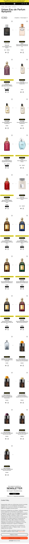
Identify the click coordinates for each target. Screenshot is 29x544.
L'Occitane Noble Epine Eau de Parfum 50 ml (22, 83)
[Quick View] (6, 52)
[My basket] (26, 3)
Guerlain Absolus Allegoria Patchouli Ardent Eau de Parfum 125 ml (22, 242)
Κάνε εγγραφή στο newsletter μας (14, 486)
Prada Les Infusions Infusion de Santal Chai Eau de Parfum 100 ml (22, 45)
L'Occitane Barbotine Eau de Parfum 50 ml (22, 123)
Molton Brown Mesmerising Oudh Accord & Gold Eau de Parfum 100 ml (7, 396)
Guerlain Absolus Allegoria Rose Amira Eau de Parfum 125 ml (22, 322)
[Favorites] (24, 3)
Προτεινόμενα (23, 17)
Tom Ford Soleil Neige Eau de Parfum (22, 199)
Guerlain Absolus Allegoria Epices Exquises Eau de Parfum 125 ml (7, 242)
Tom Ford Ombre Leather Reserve (7, 47)
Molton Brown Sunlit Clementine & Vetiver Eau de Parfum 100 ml (22, 360)
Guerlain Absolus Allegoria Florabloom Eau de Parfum (7, 161)
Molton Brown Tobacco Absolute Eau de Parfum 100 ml (22, 434)
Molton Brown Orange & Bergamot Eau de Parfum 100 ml (22, 396)
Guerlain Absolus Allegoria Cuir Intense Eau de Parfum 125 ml (7, 282)
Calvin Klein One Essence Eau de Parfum (7, 360)
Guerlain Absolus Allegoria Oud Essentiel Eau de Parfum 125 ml (22, 282)
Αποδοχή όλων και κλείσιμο (14, 538)
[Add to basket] (8, 52)
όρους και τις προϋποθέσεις (19, 496)
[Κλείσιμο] (27, 1)
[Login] (22, 3)
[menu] (2, 3)
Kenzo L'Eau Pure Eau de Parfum (22, 161)
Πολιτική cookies (21, 531)
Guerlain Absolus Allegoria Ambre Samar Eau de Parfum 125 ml (6, 201)
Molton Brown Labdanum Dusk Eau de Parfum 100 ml (7, 470)
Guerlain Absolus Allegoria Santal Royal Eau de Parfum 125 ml (7, 322)
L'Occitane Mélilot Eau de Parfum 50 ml (7, 123)
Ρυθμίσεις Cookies (14, 534)
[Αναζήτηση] (4, 3)
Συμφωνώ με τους (15, 496)
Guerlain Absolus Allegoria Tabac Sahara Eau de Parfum (6, 85)
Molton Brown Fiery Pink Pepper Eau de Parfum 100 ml (7, 434)
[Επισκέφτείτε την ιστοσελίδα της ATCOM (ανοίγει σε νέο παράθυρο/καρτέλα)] (14, 540)
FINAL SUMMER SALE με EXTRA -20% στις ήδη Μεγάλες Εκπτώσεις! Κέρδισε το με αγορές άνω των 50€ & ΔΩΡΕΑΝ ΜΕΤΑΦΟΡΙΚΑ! (14, 1)
